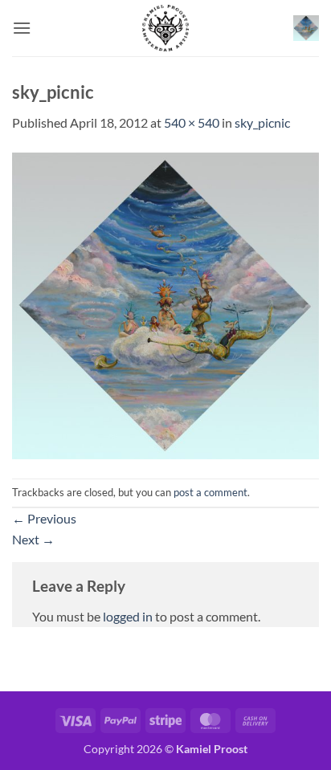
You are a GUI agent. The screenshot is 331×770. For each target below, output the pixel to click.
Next (33, 539)
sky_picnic (262, 122)
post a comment (210, 492)
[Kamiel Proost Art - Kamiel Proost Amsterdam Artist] (165, 28)
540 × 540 (191, 122)
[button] (21, 27)
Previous (44, 518)
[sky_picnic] (165, 304)
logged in (128, 616)
